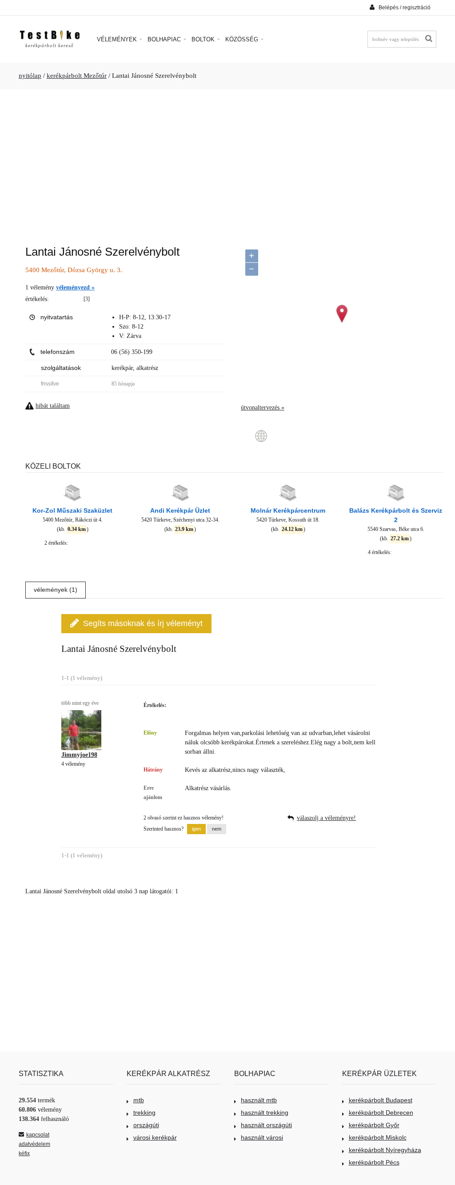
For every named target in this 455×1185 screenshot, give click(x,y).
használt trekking (264, 1112)
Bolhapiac (165, 39)
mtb (138, 1100)
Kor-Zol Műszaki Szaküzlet (72, 510)
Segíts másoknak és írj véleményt (143, 623)
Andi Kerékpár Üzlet (180, 510)
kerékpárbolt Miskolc (378, 1137)
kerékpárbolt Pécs (374, 1162)
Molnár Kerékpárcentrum (288, 510)
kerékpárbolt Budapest (380, 1100)
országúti (146, 1125)
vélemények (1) (55, 589)
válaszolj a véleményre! (326, 818)
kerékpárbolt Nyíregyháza (385, 1149)
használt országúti (266, 1125)
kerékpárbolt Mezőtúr (77, 75)
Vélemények (118, 39)
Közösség (242, 39)
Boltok (204, 39)
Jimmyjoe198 (79, 754)
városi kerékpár (155, 1137)
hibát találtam (53, 405)
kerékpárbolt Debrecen (381, 1112)
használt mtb (259, 1100)
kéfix (24, 1153)
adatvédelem (34, 1144)
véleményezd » (75, 287)
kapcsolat (37, 1135)
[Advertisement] (227, 162)
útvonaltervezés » (262, 407)
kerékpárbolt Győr (374, 1125)
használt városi (262, 1137)
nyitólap (30, 75)
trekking (144, 1112)
